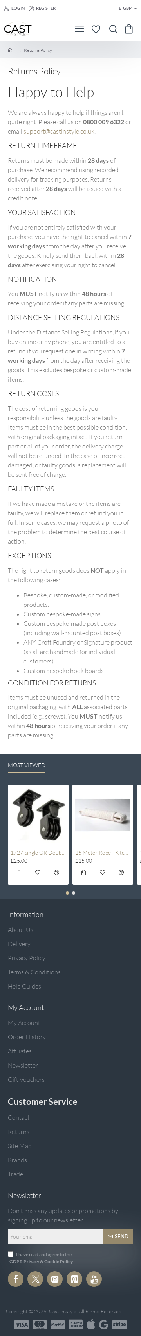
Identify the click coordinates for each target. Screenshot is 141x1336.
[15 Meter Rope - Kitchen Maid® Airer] (102, 815)
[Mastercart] (40, 1324)
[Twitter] (35, 1279)
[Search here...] (111, 29)
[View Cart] (130, 29)
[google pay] (103, 1324)
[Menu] (79, 29)
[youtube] (94, 1279)
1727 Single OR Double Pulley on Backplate (38, 852)
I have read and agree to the (41, 1257)
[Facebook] (16, 1279)
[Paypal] (58, 1324)
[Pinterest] (74, 1279)
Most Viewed (26, 765)
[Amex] (76, 1324)
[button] (19, 874)
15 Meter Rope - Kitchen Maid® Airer (102, 852)
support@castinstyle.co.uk (59, 131)
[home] (10, 50)
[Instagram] (55, 1279)
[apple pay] (91, 1324)
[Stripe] (119, 1324)
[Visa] (21, 1324)
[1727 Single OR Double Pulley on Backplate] (38, 815)
